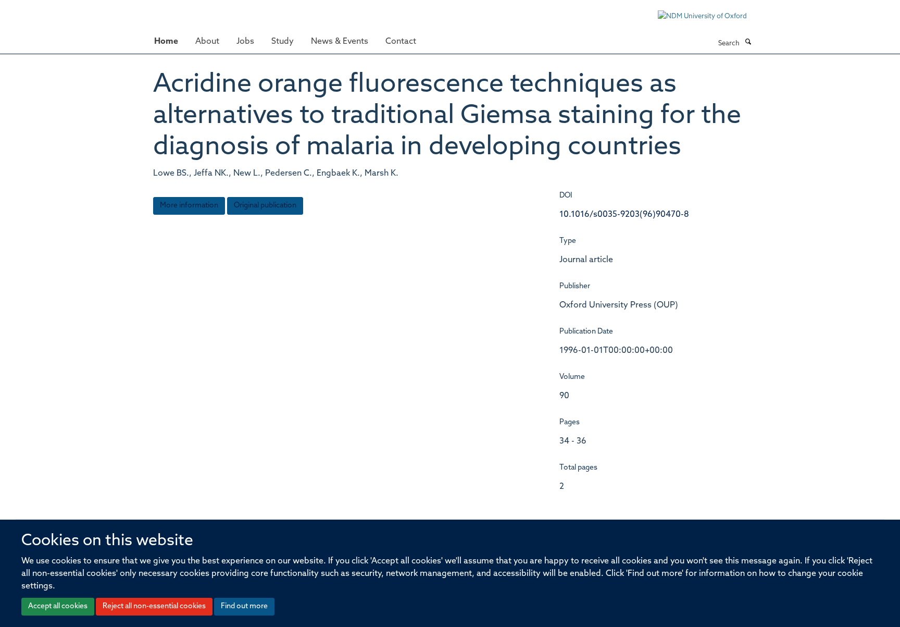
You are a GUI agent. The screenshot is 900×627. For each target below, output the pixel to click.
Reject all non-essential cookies (154, 606)
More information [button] (189, 206)
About (207, 42)
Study (282, 42)
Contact (400, 42)
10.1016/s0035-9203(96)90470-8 (624, 215)
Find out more (244, 606)
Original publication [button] (265, 206)
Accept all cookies (58, 606)
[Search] (748, 42)
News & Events (339, 42)
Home (166, 42)
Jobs (245, 42)
